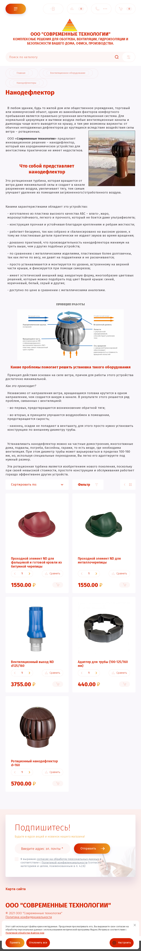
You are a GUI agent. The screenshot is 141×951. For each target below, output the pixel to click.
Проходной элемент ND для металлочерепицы (99, 561)
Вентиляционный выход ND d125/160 (32, 664)
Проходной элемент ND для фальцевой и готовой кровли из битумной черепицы (36, 562)
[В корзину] (57, 585)
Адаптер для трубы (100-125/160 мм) (103, 664)
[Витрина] (130, 484)
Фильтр (84, 485)
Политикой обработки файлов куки (25, 933)
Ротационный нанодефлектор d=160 (34, 763)
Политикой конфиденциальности (64, 862)
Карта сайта (16, 889)
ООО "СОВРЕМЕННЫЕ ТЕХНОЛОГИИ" (70, 34)
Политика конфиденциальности (29, 917)
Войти (53, 9)
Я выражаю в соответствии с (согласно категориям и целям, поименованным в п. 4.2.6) (61, 862)
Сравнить (55, 573)
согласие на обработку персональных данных (68, 859)
